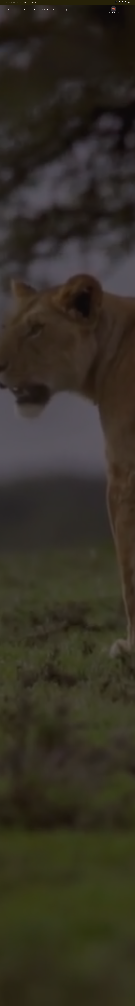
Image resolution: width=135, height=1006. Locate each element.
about (25, 10)
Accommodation (33, 10)
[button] (17, 10)
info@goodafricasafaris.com (12, 2)
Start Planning (63, 10)
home (9, 10)
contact (55, 10)
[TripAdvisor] (129, 2)
